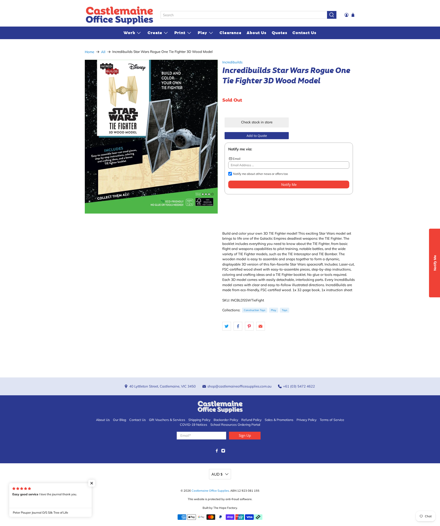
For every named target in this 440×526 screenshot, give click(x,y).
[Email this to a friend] (260, 326)
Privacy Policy (306, 420)
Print (179, 32)
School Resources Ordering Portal (235, 425)
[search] (244, 15)
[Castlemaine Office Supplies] (119, 15)
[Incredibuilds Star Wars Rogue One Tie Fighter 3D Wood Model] (151, 137)
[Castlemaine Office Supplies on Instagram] (223, 452)
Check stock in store (256, 122)
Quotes (279, 32)
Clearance (231, 32)
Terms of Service (332, 420)
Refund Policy (251, 420)
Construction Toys (254, 310)
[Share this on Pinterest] (249, 326)
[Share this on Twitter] (226, 326)
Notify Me (289, 184)
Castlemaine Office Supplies (210, 490)
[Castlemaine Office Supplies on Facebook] (217, 452)
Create (155, 32)
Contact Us (304, 32)
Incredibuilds (232, 62)
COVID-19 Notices (193, 425)
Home (89, 52)
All (103, 52)
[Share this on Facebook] (238, 326)
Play (202, 32)
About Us (257, 32)
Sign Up (245, 435)
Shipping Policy (199, 420)
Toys (284, 310)
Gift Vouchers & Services (167, 420)
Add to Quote (257, 135)
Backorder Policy (226, 420)
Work (129, 32)
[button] (91, 483)
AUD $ (217, 474)
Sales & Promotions (279, 420)
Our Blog (119, 420)
